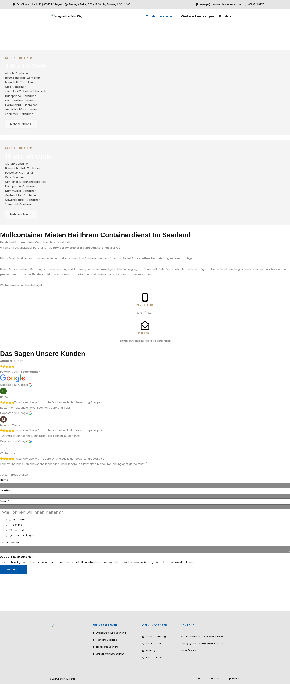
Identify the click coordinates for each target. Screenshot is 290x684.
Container (18, 519)
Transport (18, 530)
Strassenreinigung (23, 535)
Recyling (16, 524)
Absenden (13, 569)
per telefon (145, 305)
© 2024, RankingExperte (62, 678)
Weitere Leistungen (197, 16)
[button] (160, 16)
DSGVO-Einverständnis (17, 556)
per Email (145, 333)
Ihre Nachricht (9, 542)
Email (4, 501)
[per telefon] (145, 297)
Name (5, 479)
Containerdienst (160, 16)
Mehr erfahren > (21, 124)
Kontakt (226, 16)
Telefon (6, 490)
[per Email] (145, 325)
